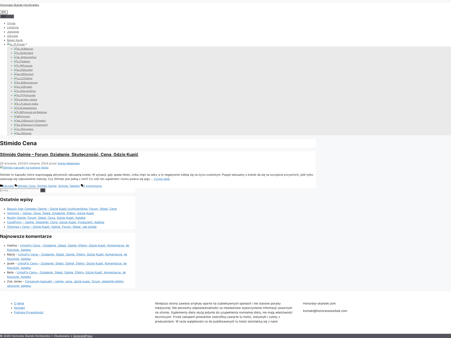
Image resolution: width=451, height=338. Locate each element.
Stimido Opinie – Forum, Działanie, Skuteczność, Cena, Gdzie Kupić (69, 154)
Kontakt (19, 308)
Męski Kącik (15, 40)
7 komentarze (93, 186)
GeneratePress (82, 336)
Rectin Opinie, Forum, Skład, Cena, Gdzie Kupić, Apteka (46, 218)
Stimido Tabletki (69, 186)
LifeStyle (13, 27)
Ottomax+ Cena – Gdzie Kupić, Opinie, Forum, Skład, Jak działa (52, 227)
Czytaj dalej (162, 179)
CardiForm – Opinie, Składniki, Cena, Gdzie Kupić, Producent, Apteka (55, 222)
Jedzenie (13, 31)
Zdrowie (12, 36)
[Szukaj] (42, 190)
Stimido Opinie (47, 186)
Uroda (11, 23)
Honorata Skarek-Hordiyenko (19, 5)
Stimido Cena (26, 186)
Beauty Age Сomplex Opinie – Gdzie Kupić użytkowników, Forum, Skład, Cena (62, 209)
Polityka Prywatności (28, 312)
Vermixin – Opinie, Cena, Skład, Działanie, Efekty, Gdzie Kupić (50, 213)
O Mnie (19, 303)
